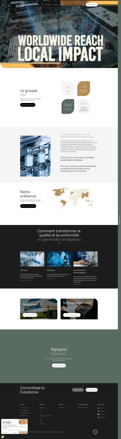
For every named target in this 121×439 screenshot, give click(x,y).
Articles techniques (82, 407)
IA (42, 4)
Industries (37, 4)
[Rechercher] (83, 5)
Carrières (62, 4)
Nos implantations (24, 410)
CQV (41, 413)
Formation (42, 423)
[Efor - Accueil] (24, 5)
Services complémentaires (46, 415)
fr (76, 4)
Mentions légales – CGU (38, 431)
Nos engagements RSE (25, 413)
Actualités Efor (23, 415)
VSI (40, 410)
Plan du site (61, 431)
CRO (41, 418)
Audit (41, 421)
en (79, 4)
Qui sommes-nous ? (24, 407)
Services (30, 4)
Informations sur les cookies (51, 431)
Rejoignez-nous (62, 407)
